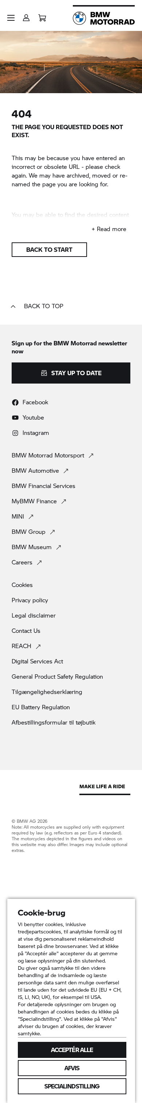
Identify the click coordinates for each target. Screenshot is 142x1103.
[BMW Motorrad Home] (104, 18)
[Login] (26, 15)
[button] (11, 18)
